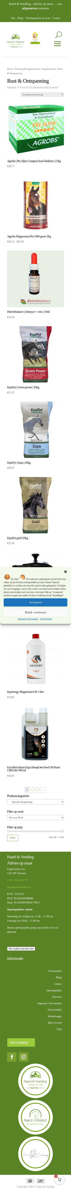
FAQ (59, 1029)
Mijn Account (55, 1022)
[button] (65, 572)
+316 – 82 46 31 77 (17, 880)
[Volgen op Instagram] (23, 1057)
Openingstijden (54, 990)
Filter (12, 837)
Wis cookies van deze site (21, 948)
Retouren (57, 997)
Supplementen (49, 69)
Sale (13, 18)
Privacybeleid (46, 619)
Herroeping (19, 1042)
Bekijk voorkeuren (35, 612)
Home (10, 69)
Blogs (20, 18)
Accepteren (35, 602)
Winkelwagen (55, 1016)
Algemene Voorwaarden (27, 619)
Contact (56, 18)
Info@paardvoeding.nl (18, 887)
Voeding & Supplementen (27, 69)
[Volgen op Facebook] (12, 1057)
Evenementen (55, 971)
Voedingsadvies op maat (38, 18)
